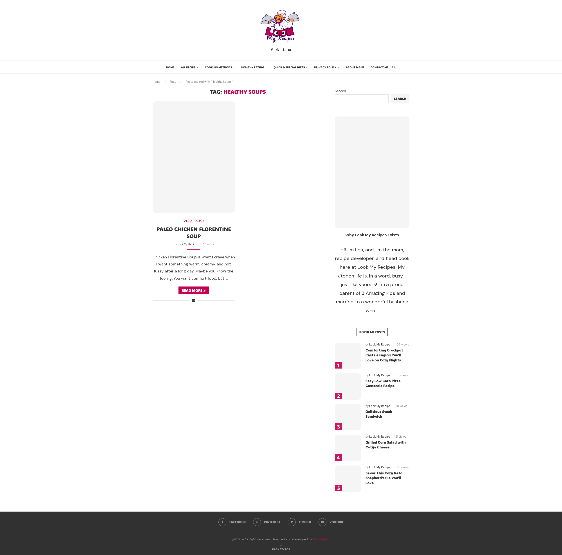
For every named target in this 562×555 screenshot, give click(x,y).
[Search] (394, 67)
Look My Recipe (187, 244)
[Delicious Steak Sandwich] (348, 417)
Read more (192, 290)
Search (340, 91)
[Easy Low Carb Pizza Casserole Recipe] (348, 386)
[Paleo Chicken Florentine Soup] (194, 157)
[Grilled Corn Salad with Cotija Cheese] (348, 448)
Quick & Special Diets (289, 67)
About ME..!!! (355, 67)
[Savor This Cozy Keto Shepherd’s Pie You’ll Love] (348, 478)
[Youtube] (289, 49)
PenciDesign (321, 539)
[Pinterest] (277, 49)
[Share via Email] (193, 300)
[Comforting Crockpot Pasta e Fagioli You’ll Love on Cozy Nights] (348, 356)
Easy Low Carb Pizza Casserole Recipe (383, 383)
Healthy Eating (252, 67)
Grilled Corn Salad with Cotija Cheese (386, 444)
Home (170, 67)
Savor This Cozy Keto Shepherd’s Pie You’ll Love (384, 478)
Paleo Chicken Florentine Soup (194, 232)
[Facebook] (272, 49)
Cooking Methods (218, 67)
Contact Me (379, 67)
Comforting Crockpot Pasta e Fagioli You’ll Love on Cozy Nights (384, 355)
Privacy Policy (325, 67)
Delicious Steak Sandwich (379, 414)
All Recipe (188, 67)
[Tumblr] (284, 49)
